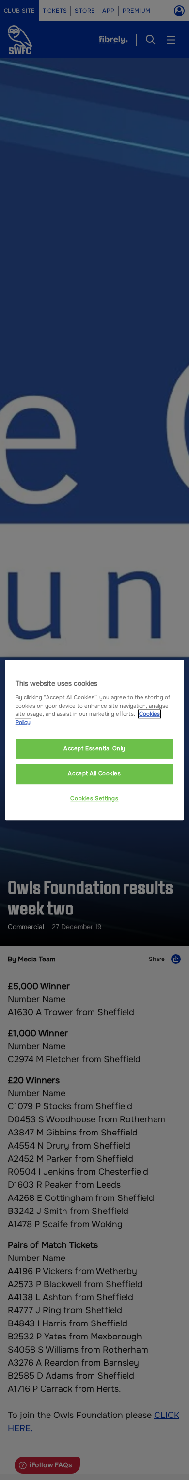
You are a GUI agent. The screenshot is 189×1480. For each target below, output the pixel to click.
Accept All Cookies (94, 773)
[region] (95, 740)
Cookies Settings (94, 798)
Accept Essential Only (94, 748)
